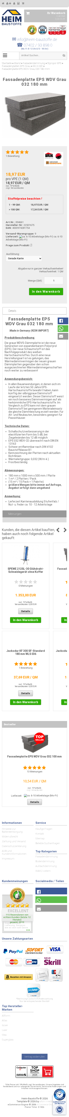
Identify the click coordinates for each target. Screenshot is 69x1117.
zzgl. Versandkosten (15, 188)
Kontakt (39, 833)
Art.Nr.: (10, 222)
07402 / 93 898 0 (38, 45)
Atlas (4, 1020)
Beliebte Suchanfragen (47, 843)
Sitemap (39, 838)
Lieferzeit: (12, 236)
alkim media (46, 1101)
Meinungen (14, 513)
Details (12, 310)
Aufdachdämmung (46, 866)
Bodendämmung (44, 861)
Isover (5, 1025)
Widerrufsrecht (10, 836)
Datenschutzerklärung (14, 846)
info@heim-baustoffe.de (34, 39)
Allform (6, 1015)
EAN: (9, 227)
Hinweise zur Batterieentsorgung (12, 830)
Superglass (7, 1039)
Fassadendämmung (46, 856)
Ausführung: (13, 254)
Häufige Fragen (43, 828)
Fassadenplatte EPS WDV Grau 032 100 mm (34, 756)
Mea (4, 1034)
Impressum (8, 858)
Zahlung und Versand (14, 841)
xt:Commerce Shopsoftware (49, 1104)
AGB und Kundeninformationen (14, 852)
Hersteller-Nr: (14, 225)
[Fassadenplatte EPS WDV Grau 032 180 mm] (34, 114)
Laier (4, 1030)
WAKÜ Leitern (43, 870)
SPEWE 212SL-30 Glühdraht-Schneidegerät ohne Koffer (26, 570)
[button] (63, 321)
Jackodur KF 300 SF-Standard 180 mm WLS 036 (25, 652)
